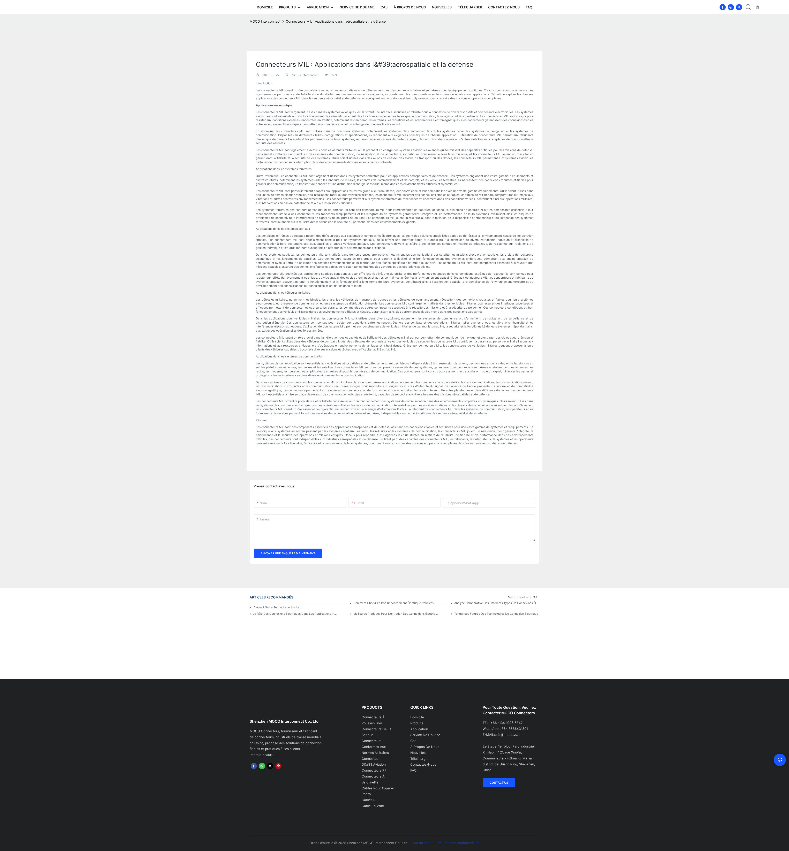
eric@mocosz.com (509, 735)
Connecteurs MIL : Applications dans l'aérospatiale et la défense (336, 21)
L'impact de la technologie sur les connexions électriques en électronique (277, 607)
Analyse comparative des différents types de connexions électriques (496, 603)
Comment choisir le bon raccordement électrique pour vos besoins (395, 603)
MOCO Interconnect (265, 21)
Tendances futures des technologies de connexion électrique (496, 613)
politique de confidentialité (458, 843)
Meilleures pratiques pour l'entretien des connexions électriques (395, 613)
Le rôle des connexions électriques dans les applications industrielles (295, 613)
